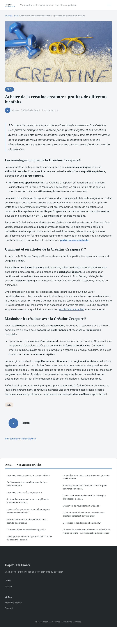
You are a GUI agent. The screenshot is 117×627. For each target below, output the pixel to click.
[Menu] (109, 5)
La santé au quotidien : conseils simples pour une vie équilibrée (86, 477)
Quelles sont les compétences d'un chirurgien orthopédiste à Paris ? (84, 497)
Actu (16, 15)
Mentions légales (13, 602)
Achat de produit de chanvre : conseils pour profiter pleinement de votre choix (83, 514)
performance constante (74, 240)
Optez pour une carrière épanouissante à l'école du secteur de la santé (29, 538)
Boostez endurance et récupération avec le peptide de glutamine (27, 521)
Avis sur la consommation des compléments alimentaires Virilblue (28, 501)
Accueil (8, 15)
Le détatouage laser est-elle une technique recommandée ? (27, 484)
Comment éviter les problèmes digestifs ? (26, 529)
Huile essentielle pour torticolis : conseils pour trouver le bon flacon (85, 487)
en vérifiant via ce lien (71, 309)
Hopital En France (17, 565)
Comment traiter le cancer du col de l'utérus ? (28, 475)
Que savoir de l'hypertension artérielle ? (82, 505)
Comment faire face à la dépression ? (24, 492)
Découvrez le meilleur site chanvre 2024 (82, 522)
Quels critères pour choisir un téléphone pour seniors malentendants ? (28, 511)
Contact (9, 608)
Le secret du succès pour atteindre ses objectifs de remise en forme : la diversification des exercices (86, 531)
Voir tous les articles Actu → (20, 438)
